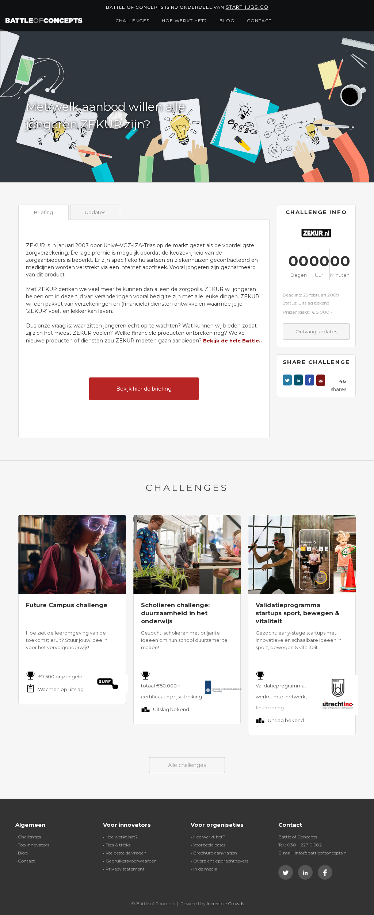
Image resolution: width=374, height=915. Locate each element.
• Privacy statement (124, 869)
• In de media (204, 869)
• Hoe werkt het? (120, 837)
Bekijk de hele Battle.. (232, 341)
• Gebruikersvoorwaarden (130, 861)
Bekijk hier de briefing (144, 388)
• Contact (25, 861)
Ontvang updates (316, 331)
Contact (259, 20)
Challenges (132, 20)
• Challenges (28, 837)
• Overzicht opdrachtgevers (219, 861)
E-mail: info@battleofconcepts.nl (313, 853)
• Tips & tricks (116, 845)
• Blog (21, 853)
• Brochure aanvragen (214, 853)
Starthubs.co (247, 7)
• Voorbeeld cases (208, 845)
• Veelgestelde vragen (124, 853)
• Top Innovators (32, 845)
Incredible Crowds (225, 903)
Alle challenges (187, 765)
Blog (227, 20)
